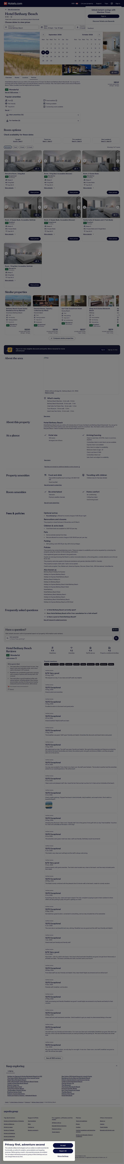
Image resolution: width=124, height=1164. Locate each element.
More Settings (63, 1156)
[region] (39, 1151)
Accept (63, 1145)
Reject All (63, 1151)
